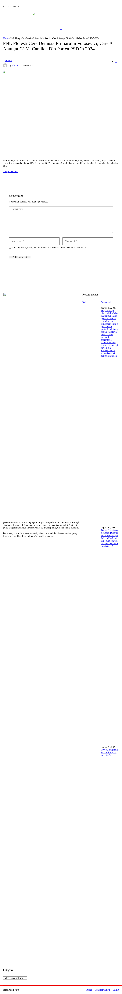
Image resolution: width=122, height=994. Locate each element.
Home (5, 38)
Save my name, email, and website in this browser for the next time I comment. (49, 247)
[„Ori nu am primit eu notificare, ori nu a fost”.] (90, 854)
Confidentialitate (102, 990)
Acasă (89, 990)
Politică (8, 60)
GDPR (115, 990)
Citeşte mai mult (10, 171)
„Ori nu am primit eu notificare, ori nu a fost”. (109, 752)
